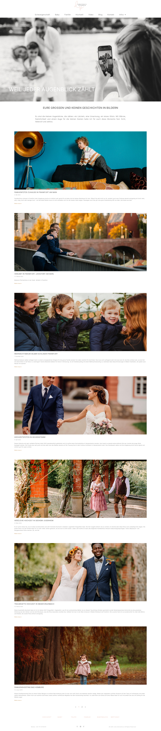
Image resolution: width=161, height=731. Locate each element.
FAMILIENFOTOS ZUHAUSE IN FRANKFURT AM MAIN (35, 192)
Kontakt (110, 15)
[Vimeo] (80, 726)
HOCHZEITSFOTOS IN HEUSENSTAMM (29, 437)
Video (90, 15)
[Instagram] (77, 726)
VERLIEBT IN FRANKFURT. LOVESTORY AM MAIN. (34, 274)
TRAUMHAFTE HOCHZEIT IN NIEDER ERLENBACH (34, 604)
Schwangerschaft (42, 15)
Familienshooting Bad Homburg (29, 687)
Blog (100, 15)
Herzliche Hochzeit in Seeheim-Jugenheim (33, 521)
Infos (121, 15)
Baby (57, 15)
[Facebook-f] (83, 726)
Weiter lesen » (18, 203)
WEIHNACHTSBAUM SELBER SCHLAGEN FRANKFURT (36, 354)
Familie (67, 15)
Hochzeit (79, 15)
